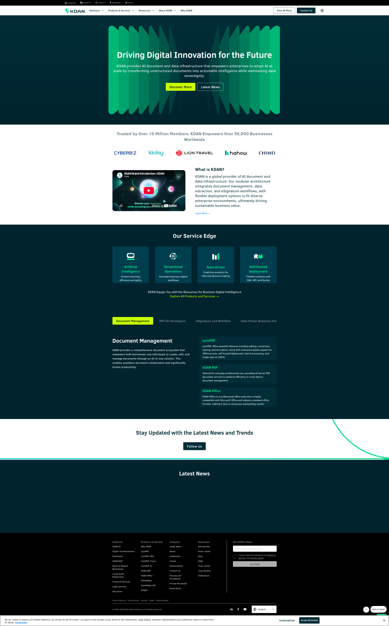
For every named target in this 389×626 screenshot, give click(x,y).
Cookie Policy (21, 622)
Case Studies (204, 570)
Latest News (175, 546)
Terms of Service (119, 600)
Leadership (175, 556)
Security (144, 600)
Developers (117, 556)
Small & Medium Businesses (120, 567)
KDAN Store (203, 575)
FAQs (200, 561)
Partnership (204, 546)
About (172, 551)
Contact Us (175, 570)
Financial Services (121, 581)
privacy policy (256, 557)
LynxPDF (145, 551)
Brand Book (175, 588)
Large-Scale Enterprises (118, 575)
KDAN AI (116, 546)
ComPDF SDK (147, 556)
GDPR (151, 600)
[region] (194, 620)
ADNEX (144, 590)
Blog (200, 556)
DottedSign (146, 580)
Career (173, 561)
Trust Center (204, 565)
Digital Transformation (123, 551)
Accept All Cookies (309, 620)
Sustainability (176, 565)
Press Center (204, 551)
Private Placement (178, 583)
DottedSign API (148, 585)
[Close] (384, 620)
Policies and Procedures (175, 577)
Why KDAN (146, 546)
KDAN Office (146, 575)
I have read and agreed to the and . (257, 556)
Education (117, 591)
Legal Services (119, 586)
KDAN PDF (146, 570)
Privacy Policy (133, 600)
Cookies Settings (287, 620)
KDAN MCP (117, 561)
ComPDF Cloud (148, 561)
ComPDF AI (146, 565)
